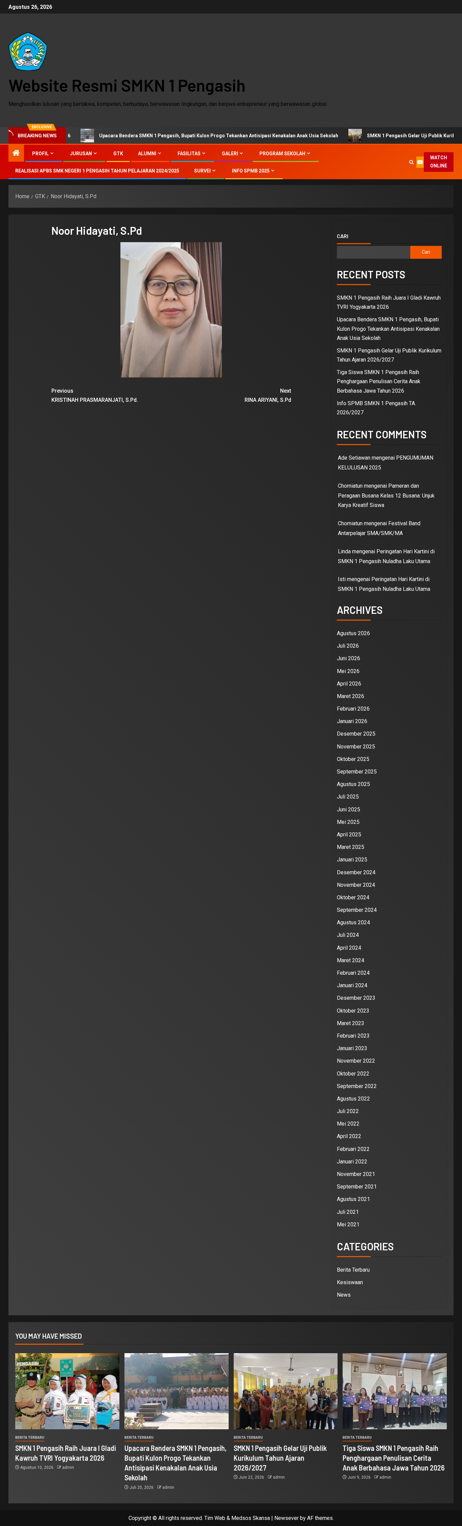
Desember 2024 (356, 872)
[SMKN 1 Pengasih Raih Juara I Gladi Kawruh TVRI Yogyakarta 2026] (67, 1391)
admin (68, 1467)
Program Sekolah (282, 153)
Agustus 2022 (353, 1098)
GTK (118, 153)
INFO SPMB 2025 (251, 171)
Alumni (147, 153)
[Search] (412, 162)
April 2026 (349, 683)
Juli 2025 (348, 796)
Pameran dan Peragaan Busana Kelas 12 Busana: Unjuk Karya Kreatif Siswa (386, 496)
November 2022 (356, 1061)
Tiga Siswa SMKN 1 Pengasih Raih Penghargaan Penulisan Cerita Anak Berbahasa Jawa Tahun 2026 (378, 381)
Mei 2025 (348, 822)
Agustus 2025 (353, 784)
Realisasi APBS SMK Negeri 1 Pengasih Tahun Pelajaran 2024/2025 (97, 171)
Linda (344, 551)
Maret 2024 (350, 960)
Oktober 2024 (353, 897)
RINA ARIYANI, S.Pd (268, 395)
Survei (202, 171)
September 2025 (357, 771)
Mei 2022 (348, 1123)
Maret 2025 (350, 847)
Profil (40, 153)
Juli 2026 (348, 646)
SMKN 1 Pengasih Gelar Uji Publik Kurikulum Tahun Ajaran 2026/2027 (280, 1457)
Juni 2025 (348, 809)
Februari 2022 (353, 1149)
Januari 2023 (352, 1048)
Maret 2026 (350, 696)
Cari (342, 236)
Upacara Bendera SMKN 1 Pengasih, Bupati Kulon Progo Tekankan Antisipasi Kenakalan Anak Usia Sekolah (167, 135)
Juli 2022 (348, 1111)
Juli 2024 (348, 935)
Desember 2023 (356, 998)
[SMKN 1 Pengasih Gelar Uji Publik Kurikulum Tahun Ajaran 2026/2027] (286, 1391)
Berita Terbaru (353, 1270)
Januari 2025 (352, 859)
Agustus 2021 (353, 1199)
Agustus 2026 (353, 633)
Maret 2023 (350, 1023)
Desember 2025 (356, 734)
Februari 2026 (353, 709)
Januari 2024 (352, 985)
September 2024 (357, 910)
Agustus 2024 (353, 922)
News (344, 1295)
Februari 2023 (353, 1036)
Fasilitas (189, 153)
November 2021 (356, 1174)
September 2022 (357, 1086)
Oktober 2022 (353, 1073)
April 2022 (349, 1136)
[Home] (16, 153)
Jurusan (81, 153)
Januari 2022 (352, 1161)
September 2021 (357, 1186)
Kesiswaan (350, 1282)
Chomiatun (350, 523)
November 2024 (356, 885)
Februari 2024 (353, 973)
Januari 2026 (352, 721)
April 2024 (349, 948)
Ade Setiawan (354, 458)
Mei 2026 (348, 671)
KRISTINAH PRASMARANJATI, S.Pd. (94, 395)
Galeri (230, 153)
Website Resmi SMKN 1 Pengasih (127, 85)
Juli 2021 (348, 1212)
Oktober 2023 (353, 1011)
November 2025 (356, 746)
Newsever (286, 1518)
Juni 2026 (348, 658)
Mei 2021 (348, 1224)
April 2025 (349, 834)
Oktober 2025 (353, 759)
